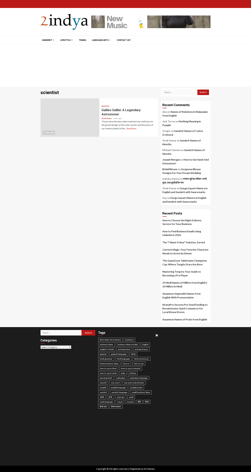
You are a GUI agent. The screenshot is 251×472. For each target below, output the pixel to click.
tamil (131, 397)
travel (119, 402)
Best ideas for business (110, 339)
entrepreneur (124, 349)
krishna (132, 373)
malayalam (120, 378)
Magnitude (134, 468)
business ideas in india (128, 344)
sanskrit (103, 392)
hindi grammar (106, 359)
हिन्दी (147, 402)
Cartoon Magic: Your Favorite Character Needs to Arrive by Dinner (185, 251)
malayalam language (139, 378)
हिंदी (139, 402)
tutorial (130, 402)
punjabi (103, 387)
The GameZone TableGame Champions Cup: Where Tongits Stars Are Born (184, 262)
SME (110, 397)
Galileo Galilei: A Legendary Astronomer (70, 117)
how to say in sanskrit (130, 368)
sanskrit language (119, 392)
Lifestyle (65, 40)
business (129, 339)
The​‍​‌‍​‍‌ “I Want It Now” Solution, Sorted (183, 242)
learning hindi (106, 378)
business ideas (106, 344)
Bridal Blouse (169, 169)
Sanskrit (47, 40)
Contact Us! (123, 40)
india (123, 373)
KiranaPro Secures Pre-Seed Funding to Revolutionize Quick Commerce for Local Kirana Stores (185, 308)
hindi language (123, 359)
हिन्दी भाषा (103, 406)
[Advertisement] (125, 66)
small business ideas (141, 392)
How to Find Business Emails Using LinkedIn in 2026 (181, 233)
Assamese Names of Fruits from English (184, 319)
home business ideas (109, 363)
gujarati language (119, 354)
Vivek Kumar (107, 118)
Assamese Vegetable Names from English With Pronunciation (181, 295)
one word (115, 382)
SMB (102, 397)
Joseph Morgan (171, 159)
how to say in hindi (108, 368)
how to (126, 363)
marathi (103, 382)
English (145, 344)
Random (105, 106)
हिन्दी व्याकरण (116, 406)
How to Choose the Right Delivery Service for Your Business (181, 222)
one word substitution (134, 382)
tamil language (106, 402)
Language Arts (100, 40)
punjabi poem (136, 387)
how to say (139, 363)
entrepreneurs (141, 349)
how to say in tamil (108, 373)
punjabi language (118, 387)
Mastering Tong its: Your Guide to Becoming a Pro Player (181, 273)
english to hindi (107, 349)
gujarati (103, 354)
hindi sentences (141, 359)
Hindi (133, 354)
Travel (82, 40)
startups (121, 397)
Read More (131, 128)
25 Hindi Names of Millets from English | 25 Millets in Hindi (184, 284)
